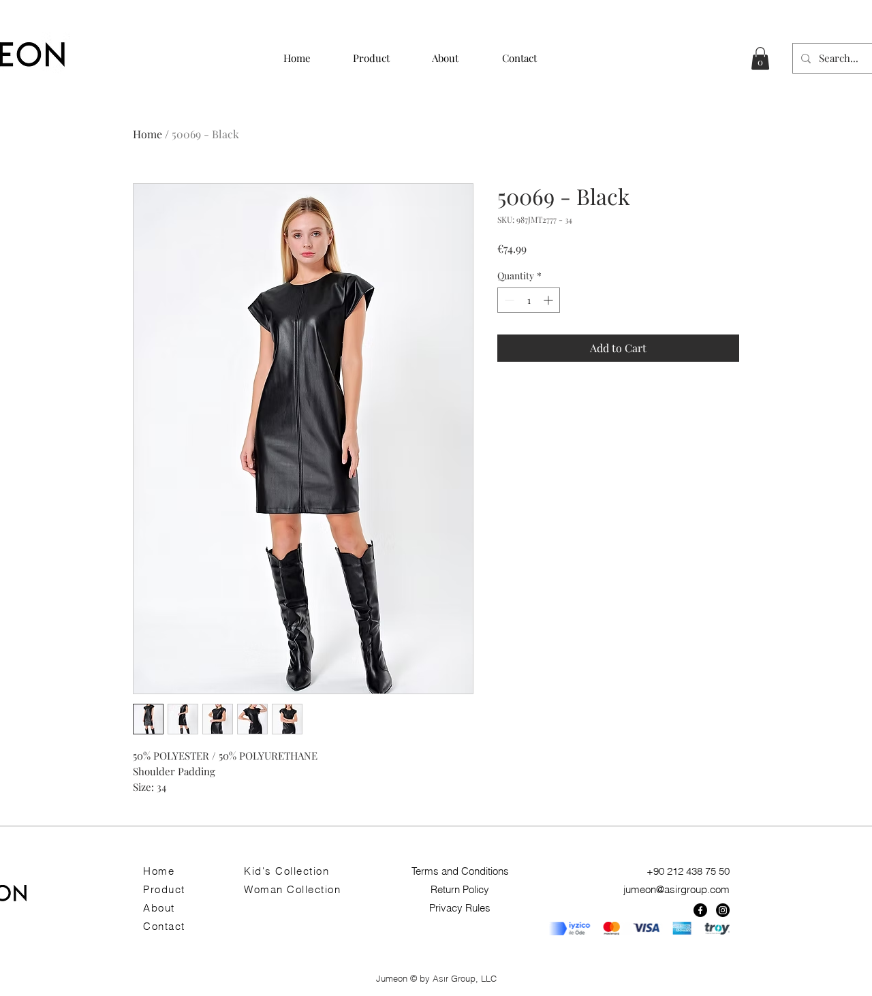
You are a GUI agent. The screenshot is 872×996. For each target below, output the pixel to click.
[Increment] (549, 300)
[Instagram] (723, 910)
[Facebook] (700, 910)
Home (147, 134)
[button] (760, 58)
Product (164, 889)
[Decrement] (507, 300)
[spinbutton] (528, 300)
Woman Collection (292, 889)
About (159, 907)
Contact (164, 926)
